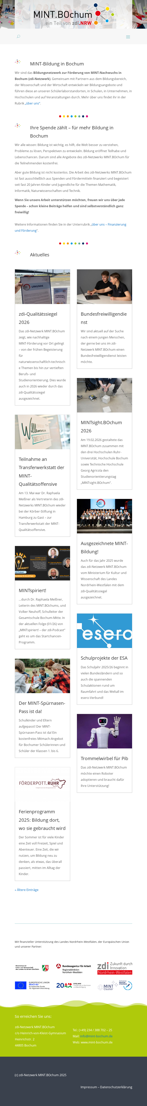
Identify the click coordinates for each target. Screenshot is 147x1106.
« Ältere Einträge (26, 890)
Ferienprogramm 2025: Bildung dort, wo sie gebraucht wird (42, 819)
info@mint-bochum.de (96, 1036)
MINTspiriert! (32, 590)
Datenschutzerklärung (116, 1087)
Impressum (89, 1087)
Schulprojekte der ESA (104, 658)
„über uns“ (32, 103)
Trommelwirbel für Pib (104, 758)
